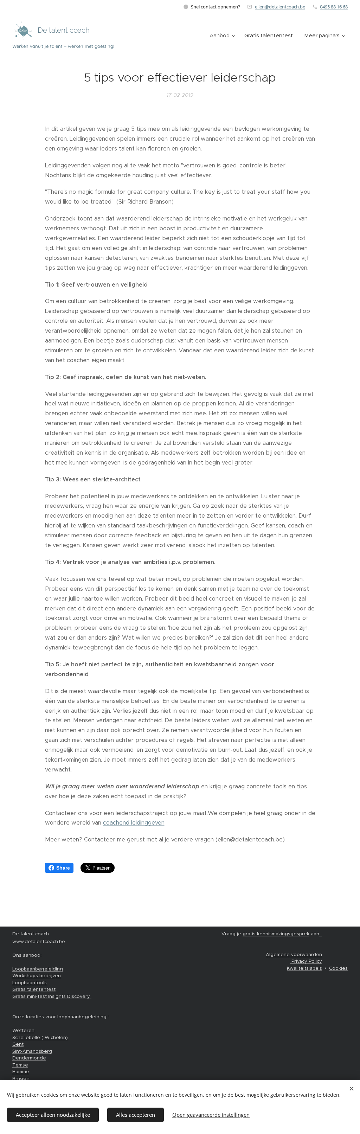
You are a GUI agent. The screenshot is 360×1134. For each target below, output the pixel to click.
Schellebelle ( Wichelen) (40, 1037)
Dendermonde (29, 1058)
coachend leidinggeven (134, 822)
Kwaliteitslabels (304, 968)
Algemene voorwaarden (294, 954)
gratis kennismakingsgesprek (276, 934)
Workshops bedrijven (36, 976)
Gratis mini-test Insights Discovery (51, 996)
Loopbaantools (29, 983)
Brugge (21, 1079)
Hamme (20, 1072)
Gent (18, 1044)
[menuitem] (223, 35)
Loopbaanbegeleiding (37, 969)
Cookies (338, 968)
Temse (20, 1065)
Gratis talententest (34, 989)
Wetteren (23, 1030)
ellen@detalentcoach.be (280, 7)
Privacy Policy (306, 961)
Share (63, 868)
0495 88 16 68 (334, 7)
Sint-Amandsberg (32, 1051)
